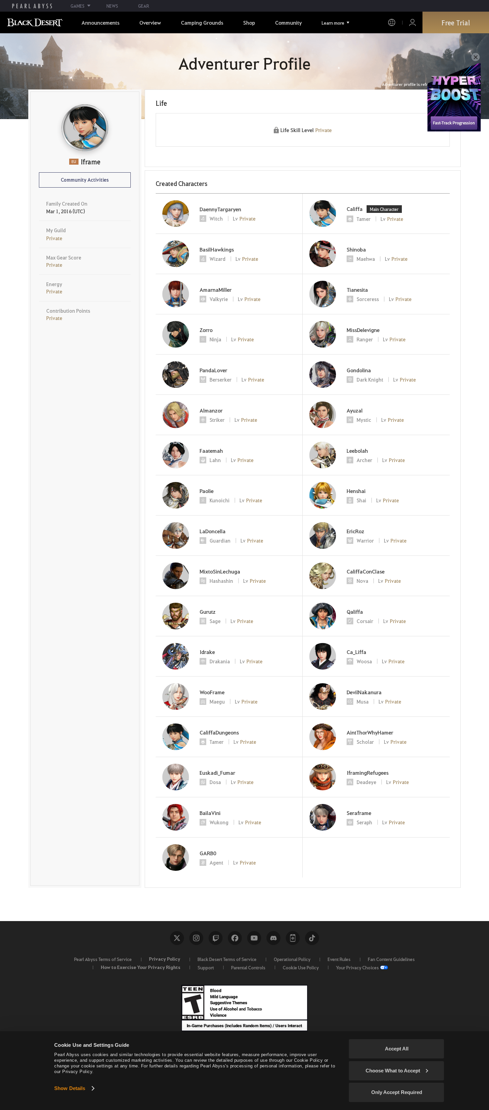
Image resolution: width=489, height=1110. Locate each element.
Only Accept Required (396, 1092)
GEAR (143, 6)
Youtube (254, 938)
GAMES (77, 6)
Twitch (216, 938)
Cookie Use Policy (301, 967)
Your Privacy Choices (357, 967)
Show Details (69, 1088)
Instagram (196, 938)
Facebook (235, 938)
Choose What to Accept (393, 1070)
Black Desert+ (293, 938)
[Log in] (412, 22)
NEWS (112, 6)
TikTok (312, 938)
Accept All (396, 1048)
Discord (273, 938)
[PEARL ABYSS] (32, 6)
